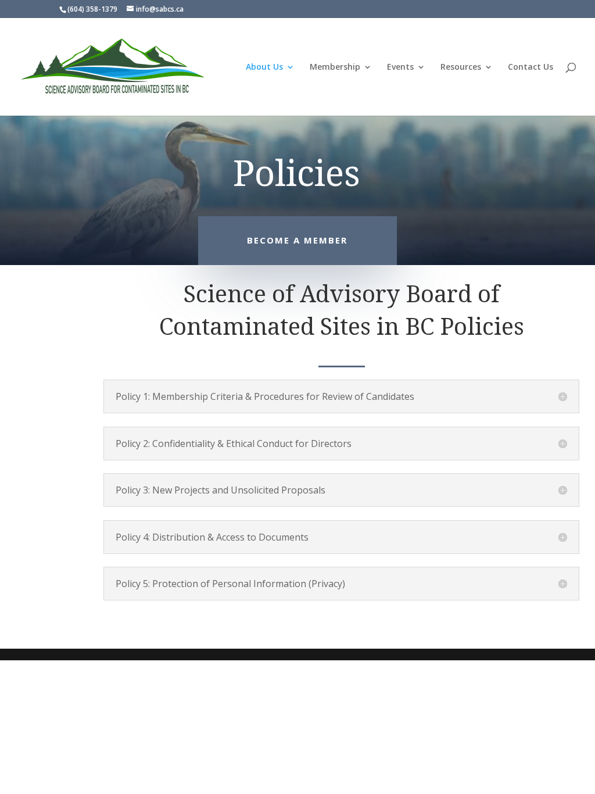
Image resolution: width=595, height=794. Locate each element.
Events (400, 67)
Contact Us (530, 67)
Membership (335, 67)
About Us (264, 67)
